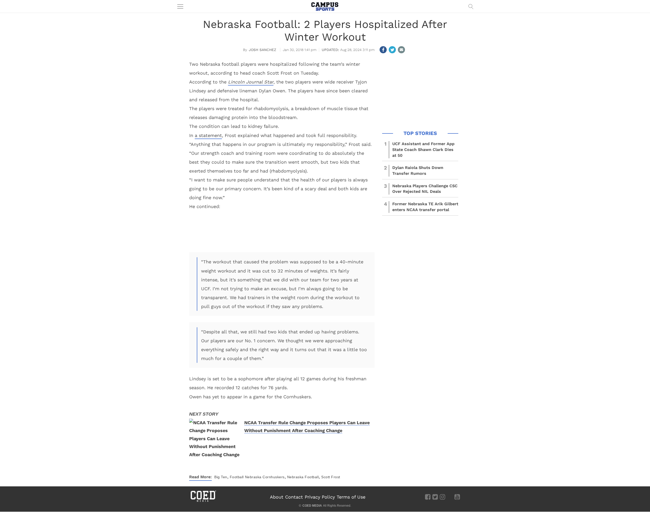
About (276, 497)
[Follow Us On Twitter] (435, 497)
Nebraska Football (303, 477)
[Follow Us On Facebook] (428, 497)
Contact (294, 497)
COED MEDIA (312, 505)
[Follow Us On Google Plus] (450, 497)
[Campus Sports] (325, 6)
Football (237, 477)
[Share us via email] (401, 49)
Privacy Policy (320, 497)
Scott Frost (330, 477)
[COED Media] (203, 501)
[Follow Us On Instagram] (442, 497)
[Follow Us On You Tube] (457, 497)
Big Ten (220, 477)
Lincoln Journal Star (250, 81)
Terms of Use (351, 497)
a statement (208, 135)
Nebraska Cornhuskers (265, 477)
